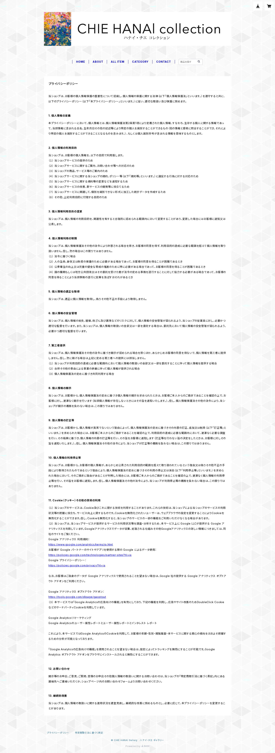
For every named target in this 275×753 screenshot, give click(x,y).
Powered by (133, 746)
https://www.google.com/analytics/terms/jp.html (80, 544)
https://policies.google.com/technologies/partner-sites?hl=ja (90, 555)
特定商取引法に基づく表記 (89, 732)
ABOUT (98, 61)
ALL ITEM (117, 61)
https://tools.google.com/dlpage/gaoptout (77, 596)
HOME (80, 61)
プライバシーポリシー (58, 732)
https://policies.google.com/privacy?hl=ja (76, 565)
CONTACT (163, 61)
